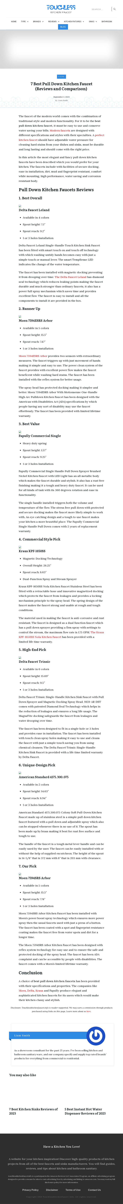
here (89, 1011)
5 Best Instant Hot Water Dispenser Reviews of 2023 (89, 1099)
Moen (22, 990)
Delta (30, 990)
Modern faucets (60, 130)
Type (61, 77)
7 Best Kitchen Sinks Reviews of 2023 (33, 1099)
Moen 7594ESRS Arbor (33, 356)
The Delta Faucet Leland (70, 277)
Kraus (39, 990)
